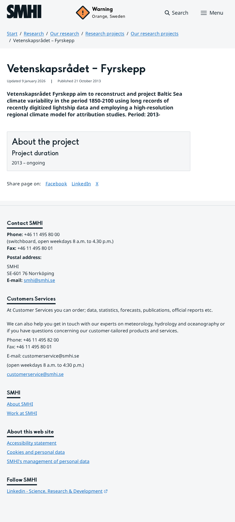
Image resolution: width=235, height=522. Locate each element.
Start (12, 33)
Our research (64, 33)
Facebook (56, 183)
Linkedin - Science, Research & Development (57, 491)
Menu (216, 12)
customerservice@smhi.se (35, 374)
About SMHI (20, 404)
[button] (176, 13)
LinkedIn (81, 183)
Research (34, 33)
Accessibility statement (31, 443)
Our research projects (155, 33)
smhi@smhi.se (39, 280)
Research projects (104, 33)
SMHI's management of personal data (48, 461)
